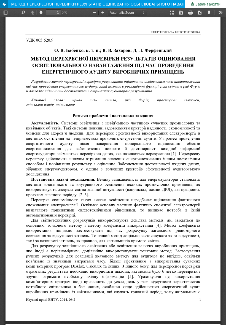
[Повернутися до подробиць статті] (4, 4)
